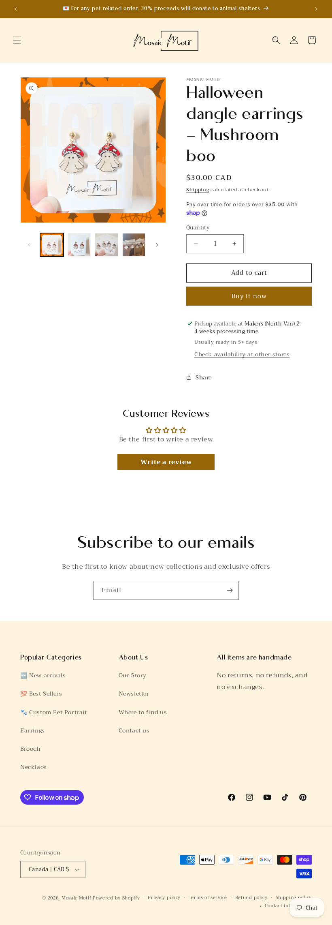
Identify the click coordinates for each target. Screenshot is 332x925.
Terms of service (208, 897)
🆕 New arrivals (43, 675)
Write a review (166, 462)
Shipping (197, 190)
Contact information (288, 906)
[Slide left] (29, 245)
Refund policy (251, 897)
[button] (17, 40)
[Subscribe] (229, 590)
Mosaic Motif (76, 898)
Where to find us (143, 712)
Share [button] (204, 377)
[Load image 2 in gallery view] (79, 245)
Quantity (197, 228)
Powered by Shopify (116, 898)
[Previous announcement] (16, 9)
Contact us (134, 730)
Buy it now (249, 296)
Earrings (32, 730)
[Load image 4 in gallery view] (134, 245)
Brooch (30, 749)
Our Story (133, 675)
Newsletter (134, 693)
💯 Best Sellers (41, 693)
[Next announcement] (316, 9)
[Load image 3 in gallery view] (106, 245)
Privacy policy (164, 897)
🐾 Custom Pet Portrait (53, 712)
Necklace (33, 767)
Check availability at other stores (241, 354)
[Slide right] (157, 245)
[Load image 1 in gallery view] (52, 245)
